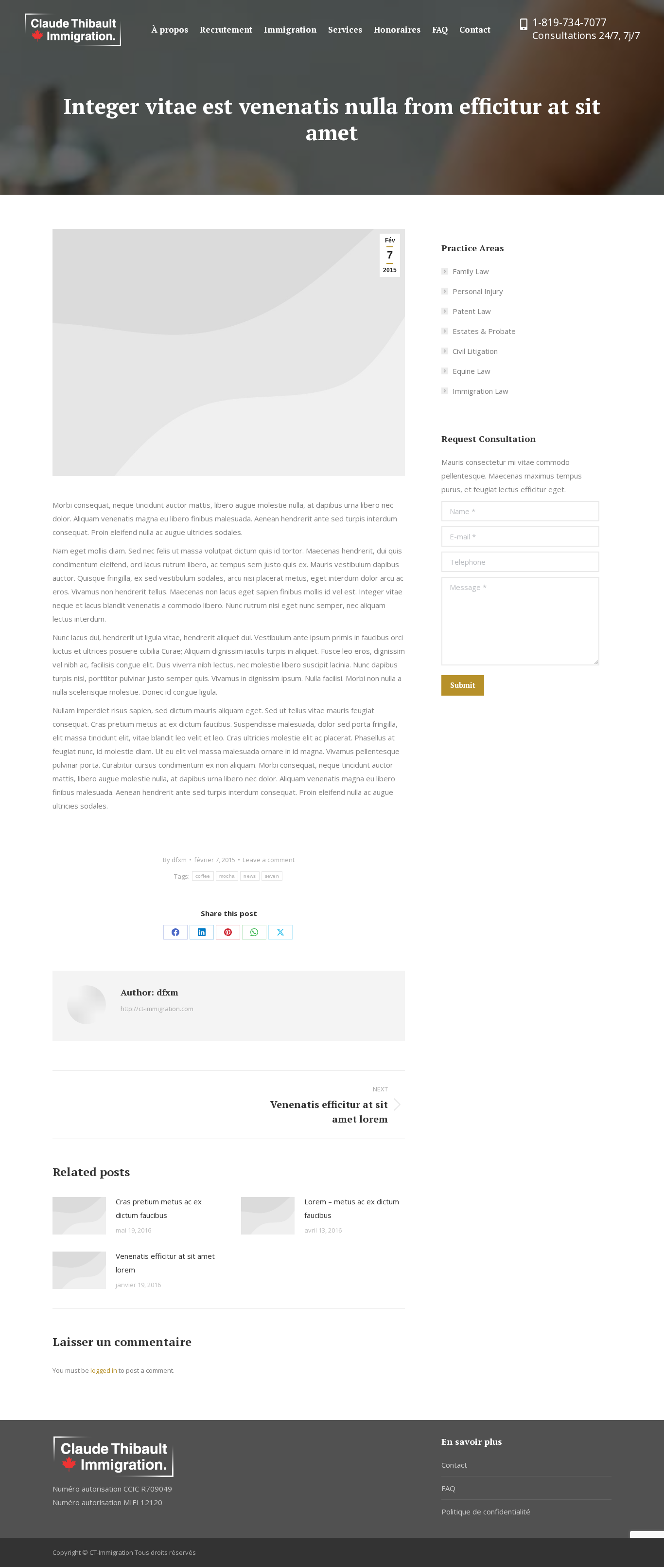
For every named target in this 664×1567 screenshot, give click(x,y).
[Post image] (79, 1216)
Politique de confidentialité (485, 1511)
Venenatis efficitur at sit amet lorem (165, 1262)
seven (272, 876)
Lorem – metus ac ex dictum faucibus (351, 1208)
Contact (454, 1465)
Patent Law (472, 311)
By (175, 859)
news (250, 876)
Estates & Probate (484, 331)
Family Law (471, 271)
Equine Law (471, 371)
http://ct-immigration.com (157, 1008)
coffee (202, 876)
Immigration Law (480, 391)
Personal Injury (478, 291)
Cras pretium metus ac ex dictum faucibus (159, 1208)
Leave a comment (269, 859)
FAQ (448, 1488)
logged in (103, 1370)
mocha (227, 876)
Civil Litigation (475, 351)
